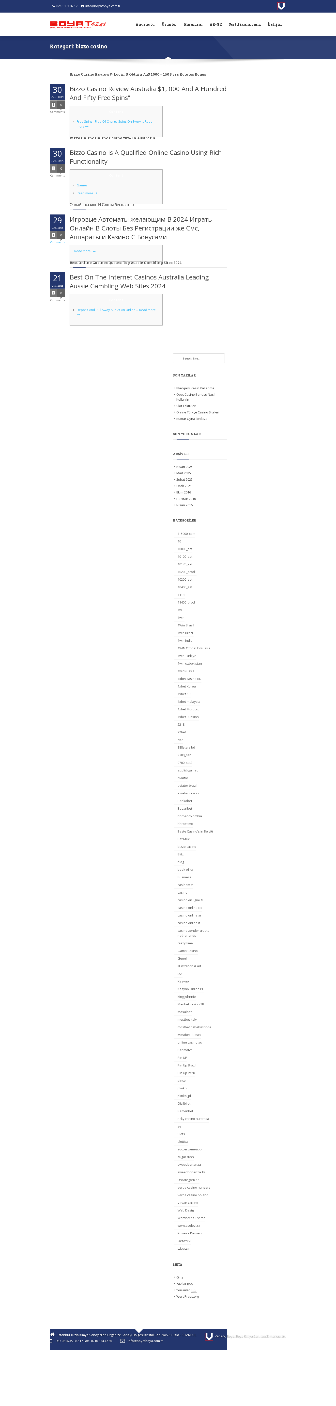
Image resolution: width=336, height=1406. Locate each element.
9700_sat (184, 755)
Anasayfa (145, 24)
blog (181, 862)
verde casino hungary (194, 1187)
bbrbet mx (185, 823)
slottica (183, 1141)
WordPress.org (187, 1296)
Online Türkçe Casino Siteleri (197, 412)
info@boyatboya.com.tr (145, 1341)
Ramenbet (185, 1111)
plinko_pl (184, 1096)
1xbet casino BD (189, 678)
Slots (181, 1134)
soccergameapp (190, 1149)
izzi (180, 973)
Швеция (184, 1248)
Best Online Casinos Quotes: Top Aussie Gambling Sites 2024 (126, 262)
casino (182, 892)
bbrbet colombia (190, 816)
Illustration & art (189, 966)
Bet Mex (184, 839)
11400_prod (186, 602)
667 (180, 739)
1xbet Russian (188, 717)
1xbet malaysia (189, 701)
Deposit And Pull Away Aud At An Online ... (108, 310)
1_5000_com (186, 533)
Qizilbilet (184, 1103)
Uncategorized (188, 1179)
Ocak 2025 (184, 486)
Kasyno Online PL (191, 989)
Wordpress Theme (191, 1218)
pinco (182, 1080)
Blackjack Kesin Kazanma (195, 388)
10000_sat (185, 549)
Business (184, 877)
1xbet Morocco (188, 709)
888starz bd (186, 747)
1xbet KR (184, 694)
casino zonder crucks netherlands (193, 933)
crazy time (185, 943)
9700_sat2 (185, 762)
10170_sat (185, 564)
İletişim (275, 24)
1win (181, 617)
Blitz (181, 854)
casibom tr (185, 885)
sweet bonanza (189, 1164)
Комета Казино (190, 1233)
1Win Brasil (186, 625)
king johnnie (187, 996)
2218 (181, 724)
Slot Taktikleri (186, 406)
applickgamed (188, 770)
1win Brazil (186, 633)
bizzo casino (187, 846)
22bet (182, 732)
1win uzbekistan (190, 663)
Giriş (179, 1277)
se (179, 1126)
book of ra (185, 869)
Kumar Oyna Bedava (191, 418)
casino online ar (189, 915)
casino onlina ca (190, 907)
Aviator (183, 778)
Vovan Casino (188, 1202)
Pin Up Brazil (187, 1065)
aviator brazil (187, 785)
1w (180, 610)
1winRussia (186, 671)
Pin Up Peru (186, 1073)
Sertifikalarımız (245, 24)
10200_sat (185, 579)
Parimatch (185, 1050)
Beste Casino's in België (195, 831)
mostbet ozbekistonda (194, 1027)
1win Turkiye (187, 656)
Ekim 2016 (183, 492)
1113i (181, 594)
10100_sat (185, 556)
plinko (182, 1088)
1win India (185, 640)
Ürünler (169, 24)
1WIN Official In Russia (194, 648)
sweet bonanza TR (191, 1172)
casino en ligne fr (190, 900)
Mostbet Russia (189, 1034)
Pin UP (182, 1057)
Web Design (187, 1210)
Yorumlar (186, 1290)
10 (179, 541)
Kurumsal (193, 24)
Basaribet (185, 808)
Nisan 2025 (184, 466)
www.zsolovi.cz (189, 1225)
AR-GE (216, 24)
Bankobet (185, 801)
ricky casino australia (193, 1118)
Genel (182, 958)
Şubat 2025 (184, 479)
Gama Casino (188, 950)
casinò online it (189, 923)
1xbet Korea (187, 686)
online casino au (190, 1042)
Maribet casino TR (191, 1004)
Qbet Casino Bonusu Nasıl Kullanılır (195, 397)
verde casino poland (193, 1195)
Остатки (184, 1241)
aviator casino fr (190, 793)
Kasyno (183, 981)
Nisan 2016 (184, 505)
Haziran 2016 (186, 498)
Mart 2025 (183, 473)
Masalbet (185, 1012)
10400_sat (185, 587)
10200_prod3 (187, 572)
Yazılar (184, 1283)
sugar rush (186, 1157)
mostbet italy (187, 1019)
